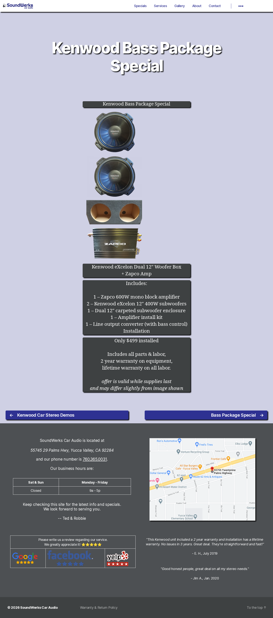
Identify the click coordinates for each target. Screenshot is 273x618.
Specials (140, 6)
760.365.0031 (95, 459)
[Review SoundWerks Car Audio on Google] (28, 558)
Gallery (179, 6)
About (197, 6)
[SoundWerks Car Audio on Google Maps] (208, 479)
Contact (215, 6)
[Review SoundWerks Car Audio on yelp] (120, 558)
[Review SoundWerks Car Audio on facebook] (75, 558)
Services (160, 6)
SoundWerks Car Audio (39, 607)
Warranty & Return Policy (99, 607)
